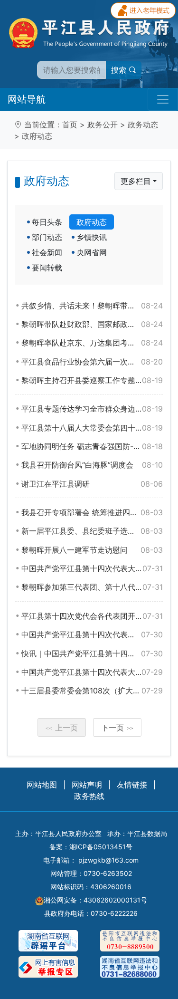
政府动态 (37, 136)
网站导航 (27, 99)
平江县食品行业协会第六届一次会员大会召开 (92, 361)
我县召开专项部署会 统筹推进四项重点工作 (92, 512)
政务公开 (102, 124)
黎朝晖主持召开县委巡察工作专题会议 (92, 380)
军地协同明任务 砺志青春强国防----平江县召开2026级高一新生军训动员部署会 (92, 446)
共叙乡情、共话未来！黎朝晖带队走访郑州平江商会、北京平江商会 (92, 305)
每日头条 (47, 222)
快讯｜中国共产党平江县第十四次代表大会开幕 (92, 653)
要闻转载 (47, 267)
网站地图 (42, 784)
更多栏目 (136, 181)
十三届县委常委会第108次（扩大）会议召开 (92, 690)
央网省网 (91, 252)
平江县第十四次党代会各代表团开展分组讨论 (92, 616)
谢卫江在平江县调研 (92, 484)
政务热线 (89, 796)
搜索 (120, 70)
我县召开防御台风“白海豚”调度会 (92, 465)
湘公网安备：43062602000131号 (95, 900)
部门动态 (47, 237)
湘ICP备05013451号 (100, 847)
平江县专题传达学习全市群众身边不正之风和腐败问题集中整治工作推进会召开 (92, 408)
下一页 (117, 727)
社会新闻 (47, 252)
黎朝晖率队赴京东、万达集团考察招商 (92, 342)
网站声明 (87, 784)
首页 (69, 124)
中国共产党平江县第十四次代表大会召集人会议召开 (92, 672)
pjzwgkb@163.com (108, 860)
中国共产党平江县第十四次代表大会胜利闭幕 (92, 568)
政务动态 (143, 124)
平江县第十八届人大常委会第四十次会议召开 (92, 427)
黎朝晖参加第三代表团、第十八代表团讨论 (92, 587)
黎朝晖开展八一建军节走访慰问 (92, 550)
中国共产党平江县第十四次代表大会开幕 (92, 634)
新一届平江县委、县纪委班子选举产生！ (92, 531)
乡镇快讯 (91, 237)
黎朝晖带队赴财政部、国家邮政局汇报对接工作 (92, 324)
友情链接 (132, 784)
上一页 (62, 727)
